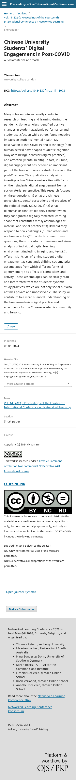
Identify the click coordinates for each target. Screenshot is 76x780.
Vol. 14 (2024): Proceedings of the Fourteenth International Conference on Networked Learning (34, 19)
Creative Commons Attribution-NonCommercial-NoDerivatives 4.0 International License (33, 466)
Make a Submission (21, 609)
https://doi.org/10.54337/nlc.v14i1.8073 (38, 90)
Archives (22, 13)
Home (8, 13)
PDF (12, 326)
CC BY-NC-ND (14, 484)
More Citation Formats (20, 384)
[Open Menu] (4, 4)
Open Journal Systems (21, 592)
